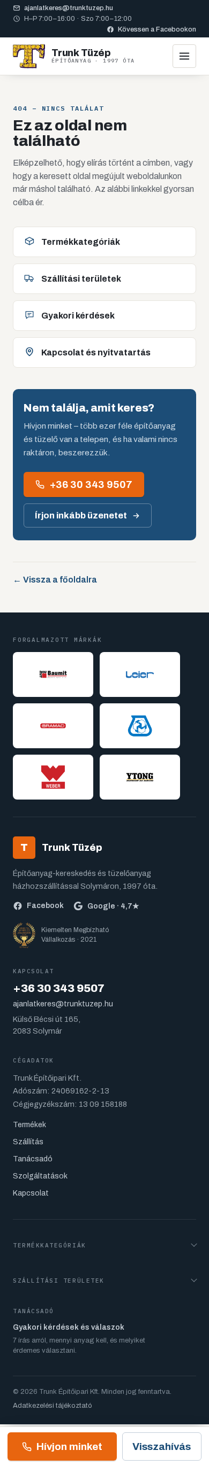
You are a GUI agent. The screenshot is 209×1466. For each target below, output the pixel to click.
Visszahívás (161, 1446)
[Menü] (184, 56)
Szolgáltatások (40, 1176)
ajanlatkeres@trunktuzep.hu (68, 8)
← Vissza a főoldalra (55, 579)
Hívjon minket (69, 1446)
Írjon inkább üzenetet (81, 515)
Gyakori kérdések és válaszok (68, 1327)
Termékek (29, 1125)
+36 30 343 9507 (91, 484)
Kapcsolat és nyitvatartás (96, 352)
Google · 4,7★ (113, 906)
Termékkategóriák (80, 241)
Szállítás (28, 1142)
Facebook (45, 906)
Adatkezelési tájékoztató (52, 1405)
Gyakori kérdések (78, 315)
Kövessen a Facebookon (157, 29)
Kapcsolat (31, 1193)
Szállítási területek (81, 278)
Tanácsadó (33, 1159)
